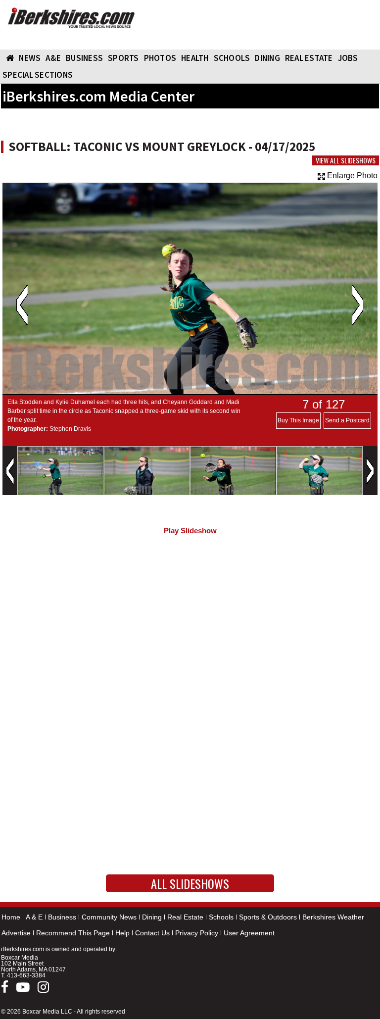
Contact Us (152, 933)
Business (62, 917)
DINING (267, 57)
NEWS (30, 57)
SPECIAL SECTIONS (37, 74)
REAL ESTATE (309, 57)
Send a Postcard (347, 420)
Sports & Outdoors (268, 917)
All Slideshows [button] (190, 883)
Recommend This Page (73, 933)
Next (357, 305)
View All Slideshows (346, 160)
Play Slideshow (190, 531)
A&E (53, 57)
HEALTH (195, 57)
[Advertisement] (190, 627)
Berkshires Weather (333, 917)
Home (10, 917)
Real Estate (185, 917)
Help (122, 933)
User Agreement (249, 933)
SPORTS (123, 57)
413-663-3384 (26, 975)
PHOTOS (160, 57)
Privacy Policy (196, 933)
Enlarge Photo (351, 175)
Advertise (16, 933)
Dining (152, 917)
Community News (109, 917)
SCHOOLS (232, 57)
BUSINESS (84, 57)
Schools (221, 917)
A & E (34, 917)
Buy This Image (298, 420)
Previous (22, 305)
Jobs (348, 57)
